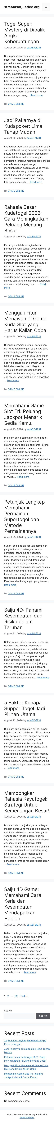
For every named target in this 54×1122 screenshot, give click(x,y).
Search (8, 1010)
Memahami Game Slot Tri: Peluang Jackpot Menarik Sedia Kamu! (24, 414)
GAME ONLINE (16, 103)
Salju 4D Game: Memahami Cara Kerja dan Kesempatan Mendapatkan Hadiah (22, 903)
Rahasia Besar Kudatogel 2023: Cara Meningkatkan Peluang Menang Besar (26, 218)
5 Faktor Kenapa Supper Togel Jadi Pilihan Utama (24, 708)
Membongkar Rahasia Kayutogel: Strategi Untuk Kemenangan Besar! (26, 801)
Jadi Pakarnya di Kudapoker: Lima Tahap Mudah (23, 126)
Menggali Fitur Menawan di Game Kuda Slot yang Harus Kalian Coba (25, 321)
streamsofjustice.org (22, 7)
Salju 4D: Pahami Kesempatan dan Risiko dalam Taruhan (23, 618)
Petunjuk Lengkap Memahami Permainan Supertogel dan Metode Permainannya (24, 516)
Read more (36, 95)
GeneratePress (27, 1117)
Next (24, 996)
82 (16, 996)
